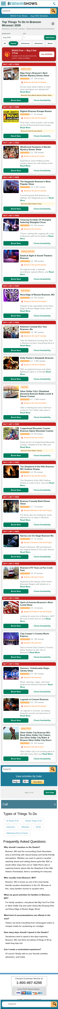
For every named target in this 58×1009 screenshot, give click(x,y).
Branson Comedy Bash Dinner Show (35, 502)
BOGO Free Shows (19, 16)
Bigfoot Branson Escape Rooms (36, 111)
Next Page (50, 793)
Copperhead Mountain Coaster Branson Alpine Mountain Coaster (36, 429)
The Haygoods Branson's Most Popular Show (35, 182)
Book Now (16, 100)
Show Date (6, 33)
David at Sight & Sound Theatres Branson (36, 256)
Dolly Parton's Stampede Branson (36, 358)
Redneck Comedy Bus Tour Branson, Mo (33, 328)
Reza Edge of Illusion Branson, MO (37, 294)
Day (24, 33)
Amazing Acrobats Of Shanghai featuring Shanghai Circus (35, 221)
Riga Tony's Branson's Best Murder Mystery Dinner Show (34, 74)
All (5, 43)
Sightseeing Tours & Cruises (17, 833)
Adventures (25, 43)
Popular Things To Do (33, 821)
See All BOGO (46, 54)
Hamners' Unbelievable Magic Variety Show (34, 669)
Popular (13, 43)
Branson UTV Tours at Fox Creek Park (36, 569)
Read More (25, 92)
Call (5, 804)
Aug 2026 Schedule (39, 16)
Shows (50, 43)
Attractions (38, 43)
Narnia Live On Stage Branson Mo (37, 536)
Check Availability (42, 100)
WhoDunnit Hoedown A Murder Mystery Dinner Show (35, 148)
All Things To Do (12, 821)
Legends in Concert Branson (34, 699)
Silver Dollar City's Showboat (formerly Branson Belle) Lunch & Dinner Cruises (36, 393)
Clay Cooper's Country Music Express (34, 634)
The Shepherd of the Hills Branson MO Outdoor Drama (37, 467)
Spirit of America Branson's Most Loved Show (36, 603)
